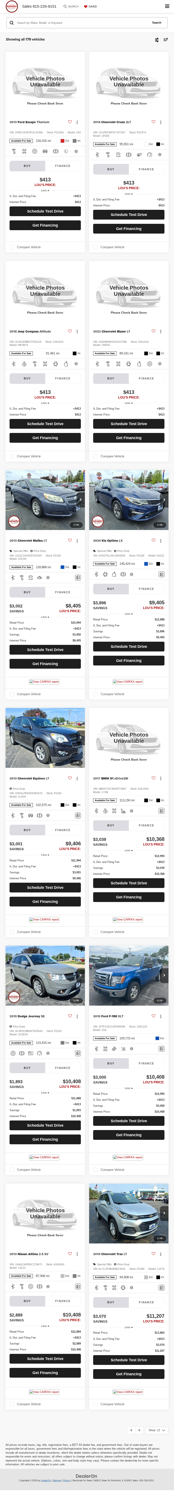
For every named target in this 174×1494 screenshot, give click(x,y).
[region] (45, 199)
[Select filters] (157, 39)
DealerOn (46, 1480)
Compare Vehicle (29, 247)
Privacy (67, 1480)
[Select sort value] (164, 39)
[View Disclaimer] (76, 151)
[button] (80, 500)
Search (156, 22)
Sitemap (57, 1480)
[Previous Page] (131, 1430)
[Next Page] (139, 1430)
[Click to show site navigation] (167, 6)
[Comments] (78, 578)
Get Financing (45, 225)
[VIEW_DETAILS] (45, 81)
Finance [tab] (63, 166)
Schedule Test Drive (45, 211)
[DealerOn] (86, 1475)
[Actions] (77, 122)
